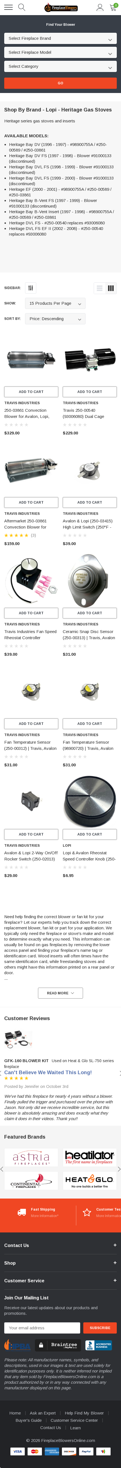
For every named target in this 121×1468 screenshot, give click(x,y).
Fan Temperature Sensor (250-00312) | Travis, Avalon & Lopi (30, 748)
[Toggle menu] (8, 7)
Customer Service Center (74, 1420)
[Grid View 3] (110, 288)
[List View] (99, 288)
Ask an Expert (43, 1413)
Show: (10, 303)
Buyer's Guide (28, 1420)
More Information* (45, 1216)
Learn (75, 1427)
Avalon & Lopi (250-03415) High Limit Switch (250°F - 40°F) (88, 527)
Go (60, 83)
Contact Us (50, 1427)
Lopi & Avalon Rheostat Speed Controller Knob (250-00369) (89, 858)
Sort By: (12, 319)
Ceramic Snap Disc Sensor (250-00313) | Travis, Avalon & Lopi (89, 637)
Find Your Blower (60, 25)
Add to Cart (31, 392)
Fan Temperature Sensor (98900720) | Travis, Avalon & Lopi (88, 748)
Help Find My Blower (84, 1413)
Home (15, 1413)
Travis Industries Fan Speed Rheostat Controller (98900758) (30, 637)
